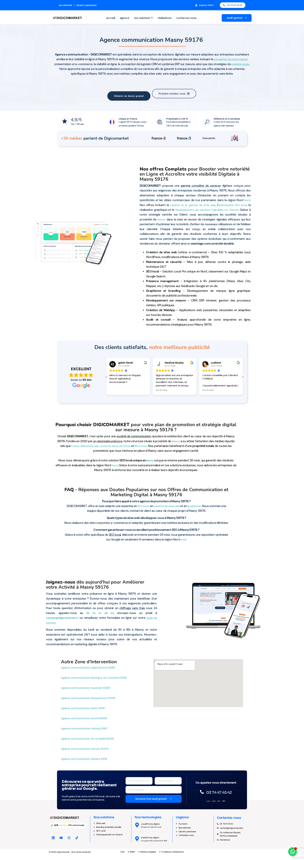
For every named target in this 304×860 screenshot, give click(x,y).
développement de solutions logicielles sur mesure (206, 210)
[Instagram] (69, 838)
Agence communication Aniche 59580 (84, 718)
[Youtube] (61, 838)
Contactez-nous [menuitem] (186, 18)
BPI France (141, 446)
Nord (247, 200)
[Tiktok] (77, 838)
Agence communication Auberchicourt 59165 (88, 667)
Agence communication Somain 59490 (85, 748)
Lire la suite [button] (161, 390)
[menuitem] (143, 18)
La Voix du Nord (108, 446)
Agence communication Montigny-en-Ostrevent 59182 (94, 677)
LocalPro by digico (150, 824)
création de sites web (167, 506)
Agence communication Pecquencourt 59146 (88, 698)
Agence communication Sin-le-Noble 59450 (88, 738)
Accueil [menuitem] (110, 18)
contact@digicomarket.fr (62, 618)
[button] (243, 377)
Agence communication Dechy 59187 (83, 708)
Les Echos (124, 446)
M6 (96, 446)
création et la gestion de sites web (192, 205)
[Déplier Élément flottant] (292, 851)
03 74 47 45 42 (100, 613)
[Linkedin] (53, 838)
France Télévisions (82, 446)
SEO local (143, 506)
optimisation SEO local (232, 205)
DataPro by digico (150, 837)
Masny (161, 219)
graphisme (194, 506)
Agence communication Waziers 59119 (84, 759)
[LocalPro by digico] (137, 825)
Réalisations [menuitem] (164, 18)
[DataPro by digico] (137, 838)
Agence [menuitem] (124, 18)
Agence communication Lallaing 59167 (84, 728)
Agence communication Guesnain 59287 (86, 688)
